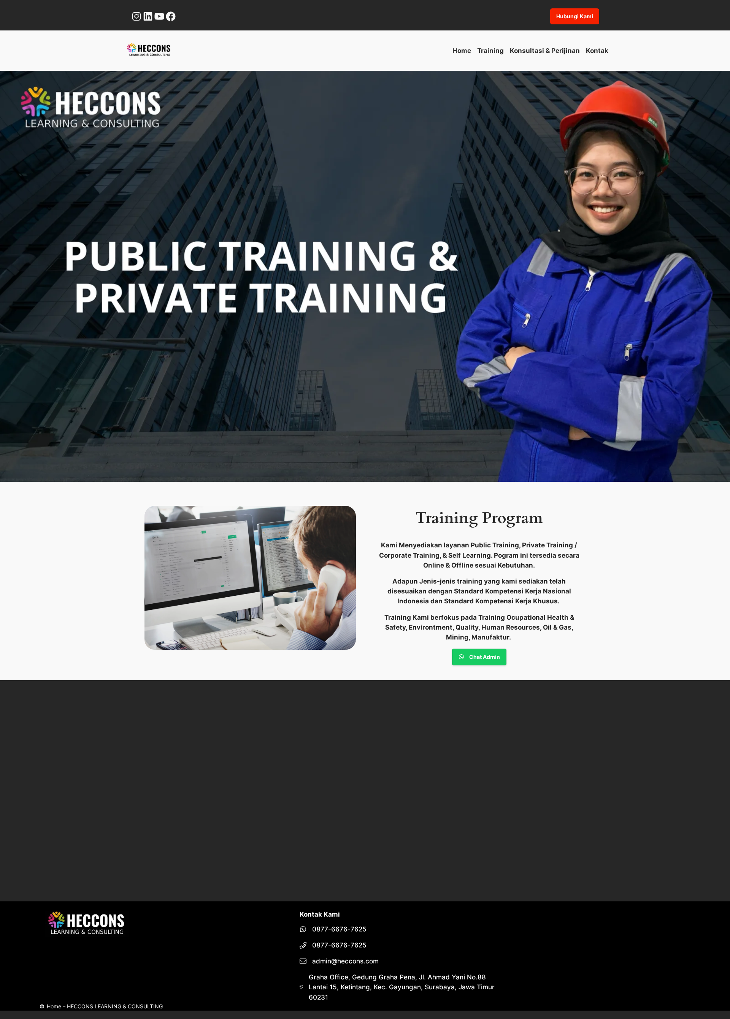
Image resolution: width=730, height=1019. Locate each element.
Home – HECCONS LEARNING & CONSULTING (105, 1006)
